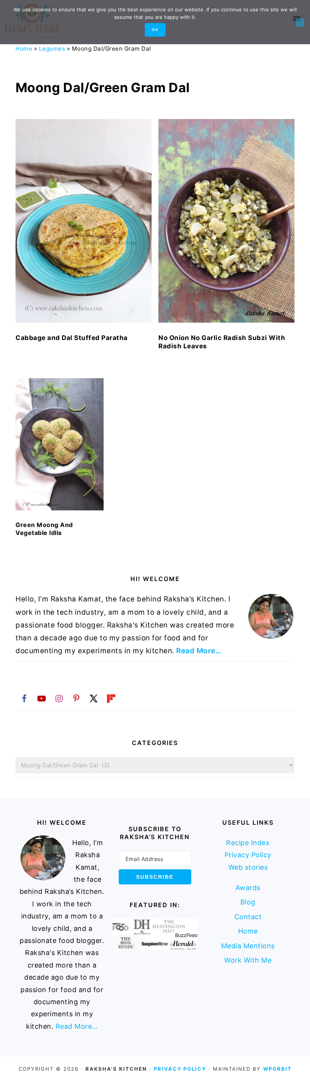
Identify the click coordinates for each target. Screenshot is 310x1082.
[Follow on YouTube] (41, 698)
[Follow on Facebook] (24, 698)
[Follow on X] (93, 698)
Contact (248, 917)
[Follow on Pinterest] (76, 698)
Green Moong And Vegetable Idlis (44, 528)
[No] (300, 23)
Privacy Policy (248, 855)
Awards (248, 888)
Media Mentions (248, 946)
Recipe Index (248, 843)
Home (24, 48)
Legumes (52, 48)
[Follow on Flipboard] (111, 698)
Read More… (198, 650)
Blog (248, 902)
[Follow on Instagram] (59, 698)
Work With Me (247, 960)
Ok (155, 30)
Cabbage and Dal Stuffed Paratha (72, 338)
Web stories (248, 867)
